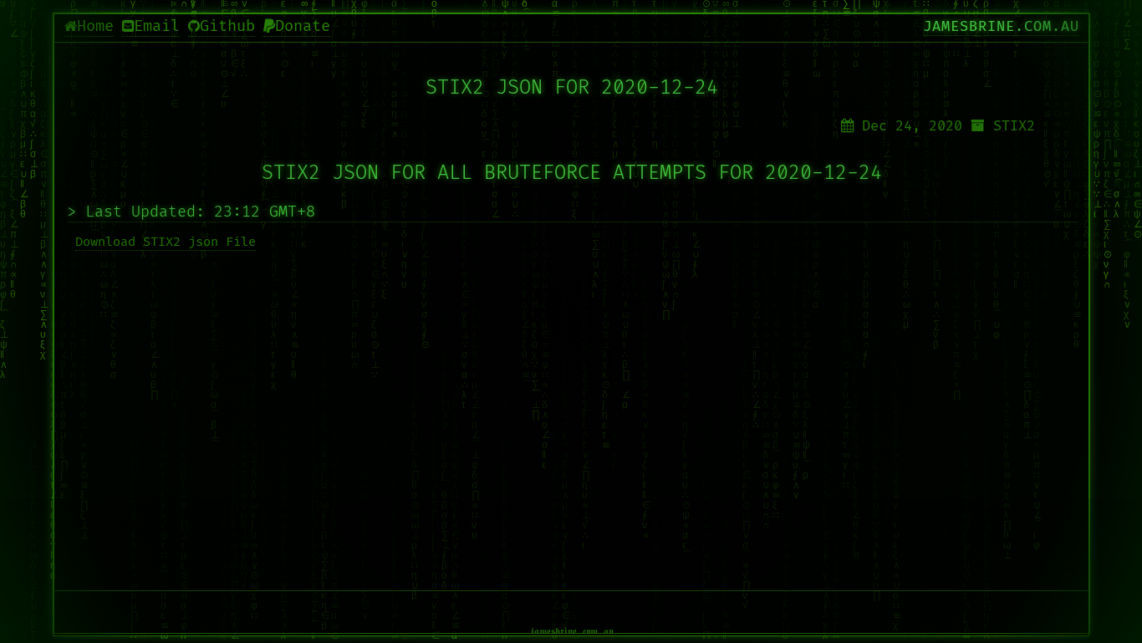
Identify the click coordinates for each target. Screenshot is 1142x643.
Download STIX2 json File (165, 242)
